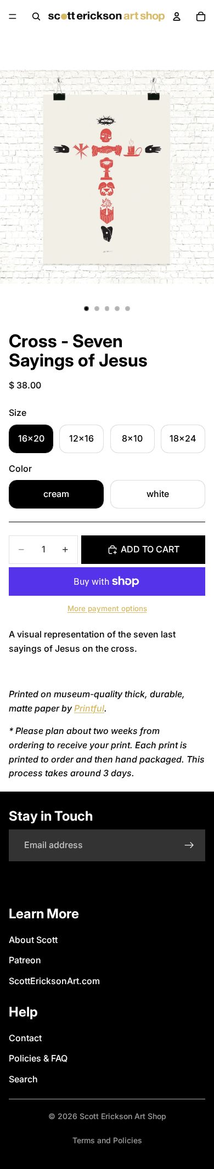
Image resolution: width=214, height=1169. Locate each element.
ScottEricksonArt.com (54, 980)
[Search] (36, 16)
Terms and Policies (107, 1140)
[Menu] (12, 16)
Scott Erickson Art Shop (123, 1116)
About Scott (33, 939)
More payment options (107, 608)
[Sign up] (189, 845)
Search (23, 1079)
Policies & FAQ (38, 1058)
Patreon (25, 960)
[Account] (177, 16)
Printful (89, 708)
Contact (25, 1037)
